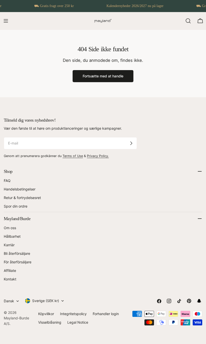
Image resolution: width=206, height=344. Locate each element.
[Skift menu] (6, 21)
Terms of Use (73, 156)
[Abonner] (131, 143)
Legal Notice (77, 322)
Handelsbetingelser (19, 189)
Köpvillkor (46, 314)
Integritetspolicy (73, 314)
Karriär (9, 245)
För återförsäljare (17, 262)
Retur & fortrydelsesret (22, 197)
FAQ (7, 180)
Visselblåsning (49, 322)
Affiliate (10, 270)
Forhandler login (106, 314)
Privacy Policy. (98, 156)
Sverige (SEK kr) (45, 301)
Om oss (10, 228)
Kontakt (10, 279)
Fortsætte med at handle (103, 76)
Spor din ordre (15, 206)
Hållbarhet (12, 236)
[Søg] (188, 21)
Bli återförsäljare (17, 253)
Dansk (9, 301)
